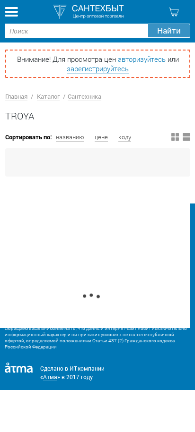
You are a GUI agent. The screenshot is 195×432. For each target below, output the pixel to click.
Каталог (48, 96)
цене (101, 137)
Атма (50, 377)
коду (124, 137)
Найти (169, 30)
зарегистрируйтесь (98, 68)
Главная (16, 96)
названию (70, 137)
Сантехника (84, 96)
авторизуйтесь (142, 59)
